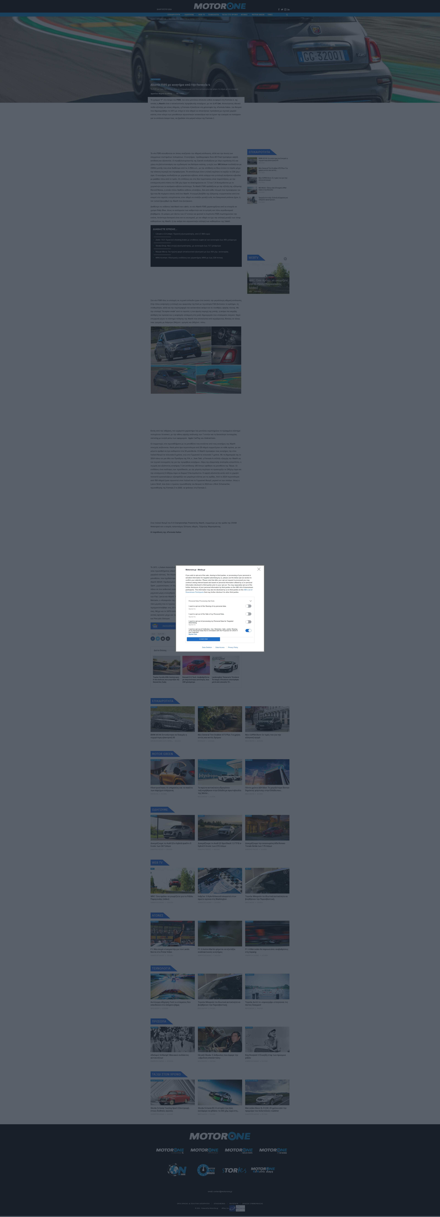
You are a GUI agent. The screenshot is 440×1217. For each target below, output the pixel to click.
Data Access (220, 647)
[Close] (259, 570)
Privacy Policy (233, 647)
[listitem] (220, 601)
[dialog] (220, 608)
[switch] (248, 606)
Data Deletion (207, 647)
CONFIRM (203, 639)
